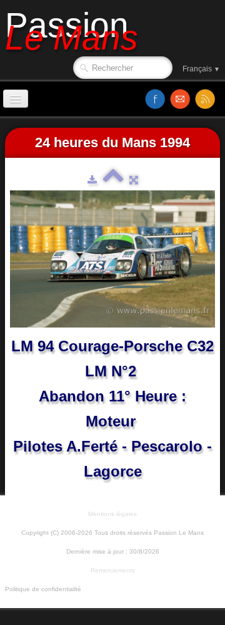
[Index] (113, 179)
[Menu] (15, 99)
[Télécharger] (92, 179)
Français (201, 69)
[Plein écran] (133, 179)
